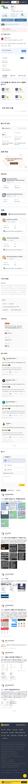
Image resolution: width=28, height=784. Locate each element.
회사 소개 (3, 729)
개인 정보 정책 (4, 732)
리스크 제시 (15, 729)
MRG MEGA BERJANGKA (7, 772)
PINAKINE (7, 770)
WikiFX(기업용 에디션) (20, 732)
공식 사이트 (20, 20)
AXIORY (22, 770)
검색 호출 (11, 732)
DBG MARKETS (15, 770)
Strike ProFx (18, 772)
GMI (2, 770)
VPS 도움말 (20, 735)
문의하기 (9, 729)
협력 (26, 735)
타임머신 (7, 20)
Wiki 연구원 (13, 735)
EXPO (8, 735)
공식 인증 (3, 735)
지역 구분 (5, 738)
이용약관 (21, 729)
